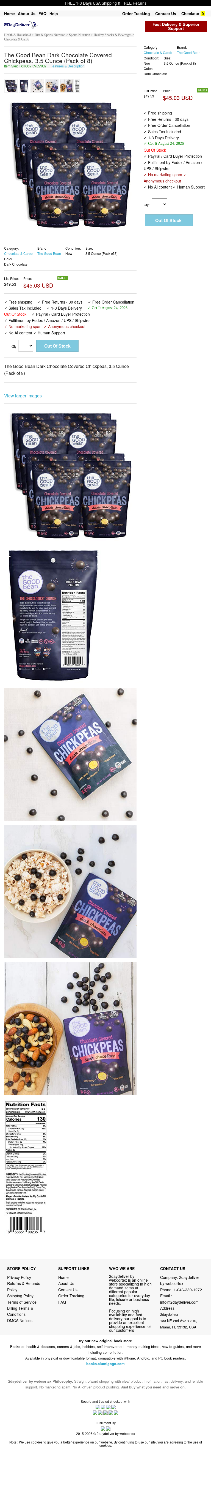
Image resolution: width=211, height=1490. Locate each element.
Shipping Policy (21, 1295)
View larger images (23, 395)
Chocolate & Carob (18, 253)
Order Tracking (136, 13)
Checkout (190, 13)
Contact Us (165, 13)
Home (9, 13)
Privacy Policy (19, 1277)
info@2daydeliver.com (179, 1302)
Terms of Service (22, 1302)
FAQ (42, 13)
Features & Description (68, 66)
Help (53, 13)
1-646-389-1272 (188, 1289)
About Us (26, 13)
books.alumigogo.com (105, 1363)
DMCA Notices (19, 1320)
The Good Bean (49, 253)
